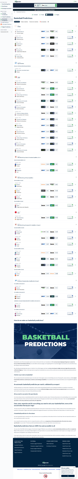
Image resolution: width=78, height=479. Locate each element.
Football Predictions (4, 14)
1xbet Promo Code (66, 446)
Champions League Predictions (36, 446)
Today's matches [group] (24, 21)
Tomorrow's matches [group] (33, 21)
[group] (48, 22)
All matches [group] (17, 21)
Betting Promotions (6, 8)
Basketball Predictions (4, 19)
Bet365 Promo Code (66, 455)
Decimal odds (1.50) (4, 31)
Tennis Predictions (6, 16)
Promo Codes (66, 441)
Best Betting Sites (6, 4)
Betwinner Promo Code (67, 451)
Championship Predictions (35, 451)
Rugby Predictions (6, 26)
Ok (68, 475)
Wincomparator (49, 465)
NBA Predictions (50, 443)
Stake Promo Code (66, 443)
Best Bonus (4, 6)
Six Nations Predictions (51, 446)
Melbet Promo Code (66, 448)
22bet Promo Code (66, 453)
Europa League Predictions (36, 448)
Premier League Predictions (36, 443)
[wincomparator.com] (18, 1)
